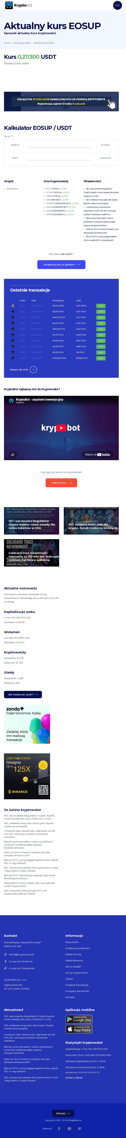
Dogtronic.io (75, 1120)
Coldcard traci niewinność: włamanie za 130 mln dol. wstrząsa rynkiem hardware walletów (100, 211)
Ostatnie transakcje (76, 985)
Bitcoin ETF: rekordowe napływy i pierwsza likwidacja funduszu (29, 877)
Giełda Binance (74, 960)
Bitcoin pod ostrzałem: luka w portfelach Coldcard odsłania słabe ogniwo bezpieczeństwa (99, 222)
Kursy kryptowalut (22, 43)
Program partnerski (77, 991)
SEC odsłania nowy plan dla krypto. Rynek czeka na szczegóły (93, 526)
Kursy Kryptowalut (76, 972)
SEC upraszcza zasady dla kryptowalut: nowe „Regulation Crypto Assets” (31, 869)
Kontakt (70, 997)
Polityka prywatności (77, 948)
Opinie (69, 978)
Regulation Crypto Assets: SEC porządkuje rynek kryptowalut (29, 884)
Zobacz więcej (73, 1077)
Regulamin (72, 942)
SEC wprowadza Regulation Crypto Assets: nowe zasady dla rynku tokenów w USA (101, 192)
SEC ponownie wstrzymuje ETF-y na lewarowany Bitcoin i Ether (25, 892)
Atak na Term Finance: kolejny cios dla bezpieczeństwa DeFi (27, 854)
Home (7, 43)
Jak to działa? (73, 966)
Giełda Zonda (73, 954)
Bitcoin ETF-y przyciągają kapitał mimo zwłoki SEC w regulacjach (31, 862)
